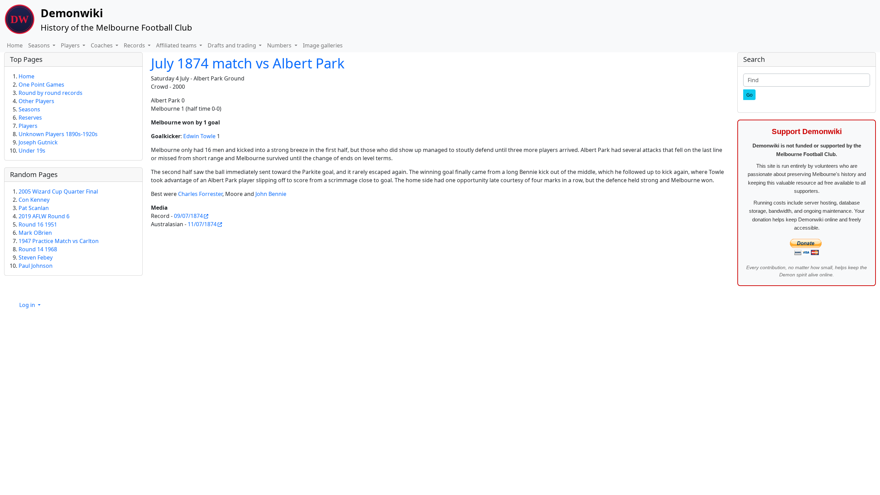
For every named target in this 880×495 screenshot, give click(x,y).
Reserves (30, 117)
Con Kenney (34, 200)
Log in (27, 305)
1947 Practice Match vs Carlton (59, 241)
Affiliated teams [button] (177, 45)
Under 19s (32, 150)
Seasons (29, 109)
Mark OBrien (35, 232)
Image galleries (323, 45)
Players (28, 126)
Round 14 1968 (38, 249)
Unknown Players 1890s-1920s (58, 134)
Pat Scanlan (34, 208)
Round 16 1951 (38, 224)
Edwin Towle (199, 136)
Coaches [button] (102, 45)
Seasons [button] (39, 45)
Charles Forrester (200, 194)
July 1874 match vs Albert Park (247, 63)
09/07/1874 (188, 216)
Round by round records (50, 93)
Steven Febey (36, 257)
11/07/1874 (202, 224)
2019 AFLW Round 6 (44, 216)
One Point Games (41, 84)
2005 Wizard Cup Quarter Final (58, 191)
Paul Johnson (36, 266)
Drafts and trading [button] (232, 45)
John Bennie (270, 194)
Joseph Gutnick (38, 142)
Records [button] (135, 45)
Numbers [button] (280, 45)
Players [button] (71, 45)
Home (15, 45)
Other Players (36, 101)
